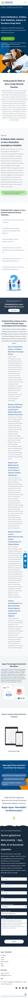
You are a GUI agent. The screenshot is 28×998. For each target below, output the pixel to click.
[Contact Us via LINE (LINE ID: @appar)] (25, 561)
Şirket (2, 890)
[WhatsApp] (20, 988)
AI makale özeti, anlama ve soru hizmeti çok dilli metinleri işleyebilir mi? (13, 268)
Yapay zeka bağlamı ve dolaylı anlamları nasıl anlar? (10, 240)
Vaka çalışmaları (4, 961)
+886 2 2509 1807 (5, 973)
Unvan (2, 897)
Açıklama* (3, 918)
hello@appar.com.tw (6, 975)
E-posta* (3, 883)
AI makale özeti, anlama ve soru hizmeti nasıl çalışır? (13, 221)
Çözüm (2, 959)
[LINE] (16, 988)
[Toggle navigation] (25, 2)
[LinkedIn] (23, 988)
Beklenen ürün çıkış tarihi (7, 904)
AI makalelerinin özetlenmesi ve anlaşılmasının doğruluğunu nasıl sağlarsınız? (11, 230)
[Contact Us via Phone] (25, 565)
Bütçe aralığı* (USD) (6, 911)
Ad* (2, 876)
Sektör (2, 957)
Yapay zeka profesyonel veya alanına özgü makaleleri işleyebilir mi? (12, 260)
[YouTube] (26, 988)
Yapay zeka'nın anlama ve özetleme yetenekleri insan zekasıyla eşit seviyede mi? (13, 250)
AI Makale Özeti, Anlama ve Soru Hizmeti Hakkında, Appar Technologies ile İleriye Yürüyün (13, 43)
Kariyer (2, 965)
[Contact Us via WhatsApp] (25, 556)
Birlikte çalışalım (8, 38)
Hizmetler (3, 7)
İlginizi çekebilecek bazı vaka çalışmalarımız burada (13, 46)
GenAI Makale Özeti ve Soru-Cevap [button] (14, 7)
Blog (2, 963)
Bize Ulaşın (14, 310)
